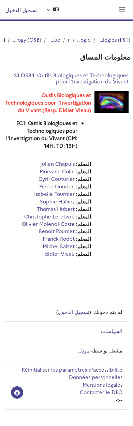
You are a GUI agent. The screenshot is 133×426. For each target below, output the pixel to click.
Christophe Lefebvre (49, 216)
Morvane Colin (57, 171)
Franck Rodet (59, 238)
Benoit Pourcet (57, 231)
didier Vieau (60, 253)
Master (69, 39)
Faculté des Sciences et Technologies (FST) (114, 39)
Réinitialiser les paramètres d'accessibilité (72, 369)
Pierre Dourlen (57, 186)
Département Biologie (84, 39)
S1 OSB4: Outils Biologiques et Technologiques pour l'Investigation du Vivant (71, 78)
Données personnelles (95, 377)
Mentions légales (102, 384)
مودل (84, 350)
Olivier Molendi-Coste (48, 223)
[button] (53, 9)
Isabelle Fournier (54, 193)
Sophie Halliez (57, 201)
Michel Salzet (59, 246)
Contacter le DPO (101, 392)
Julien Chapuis (57, 163)
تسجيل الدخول (21, 9)
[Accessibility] (17, 392)
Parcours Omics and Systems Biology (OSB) (26, 39)
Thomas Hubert (56, 208)
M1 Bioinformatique (54, 39)
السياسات (111, 330)
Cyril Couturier (57, 178)
